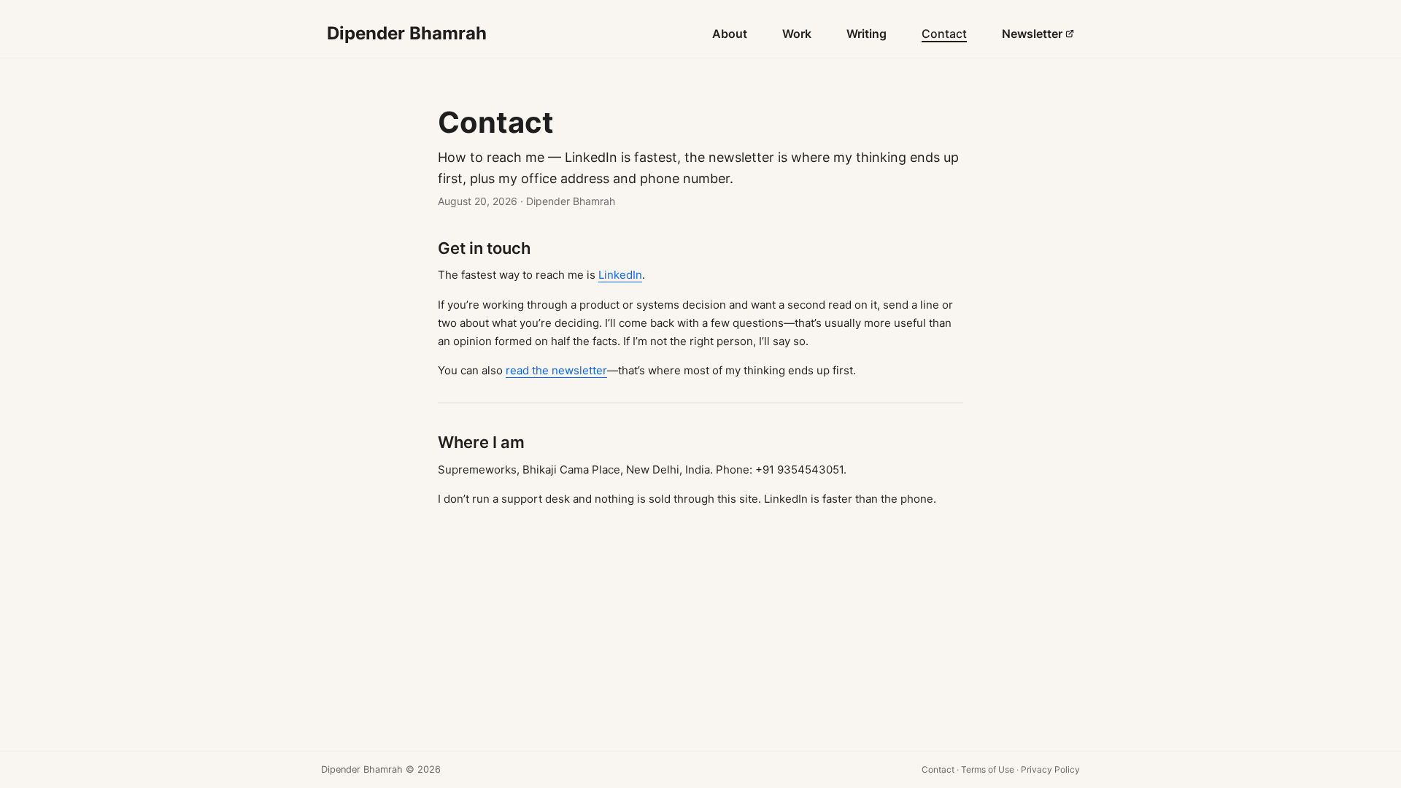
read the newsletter (556, 370)
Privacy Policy (1050, 769)
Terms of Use (987, 769)
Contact (938, 769)
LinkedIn (620, 275)
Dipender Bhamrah (407, 33)
